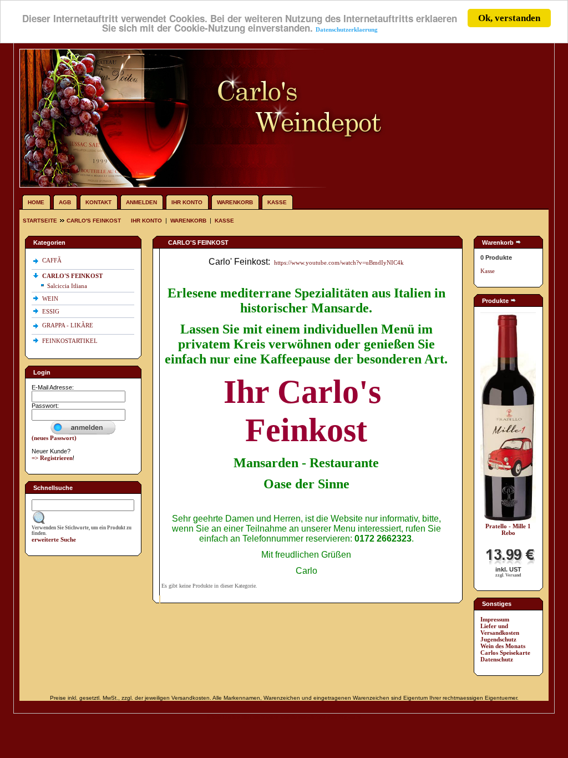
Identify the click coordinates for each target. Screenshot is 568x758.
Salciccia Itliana (67, 285)
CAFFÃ (52, 260)
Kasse (277, 202)
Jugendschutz (498, 639)
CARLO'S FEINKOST (94, 221)
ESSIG (51, 311)
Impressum (494, 619)
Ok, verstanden (509, 18)
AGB (65, 202)
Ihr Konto (186, 202)
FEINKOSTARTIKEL (70, 340)
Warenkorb (235, 202)
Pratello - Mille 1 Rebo (508, 529)
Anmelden (141, 202)
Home (36, 202)
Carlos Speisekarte (505, 652)
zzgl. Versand (508, 575)
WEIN (51, 298)
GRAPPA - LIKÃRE (68, 325)
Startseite (41, 221)
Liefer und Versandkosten (499, 629)
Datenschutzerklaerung (347, 29)
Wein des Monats (502, 646)
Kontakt (98, 202)
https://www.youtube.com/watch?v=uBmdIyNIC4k (339, 262)
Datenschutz (496, 659)
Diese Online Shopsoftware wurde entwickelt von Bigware (284, 717)
